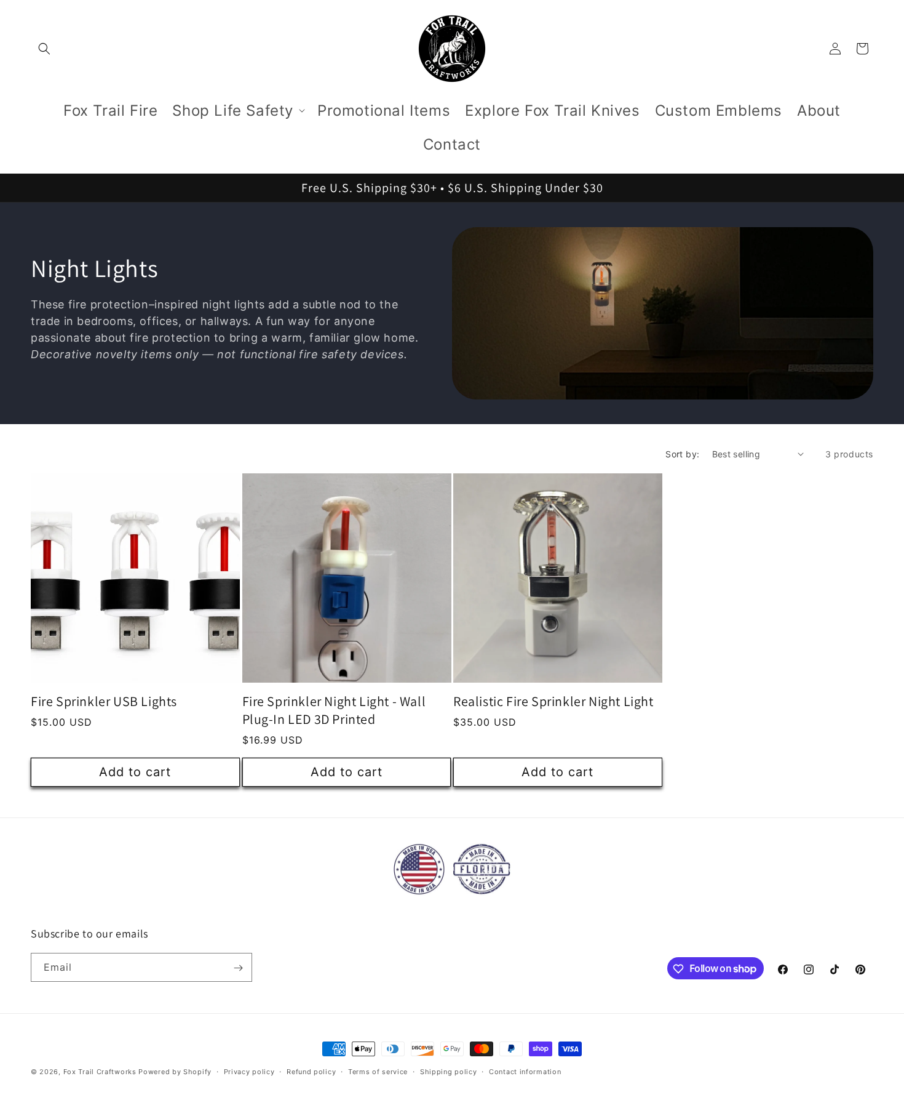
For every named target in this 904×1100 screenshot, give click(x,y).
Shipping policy (448, 1071)
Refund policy (311, 1071)
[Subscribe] (238, 967)
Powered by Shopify (175, 1071)
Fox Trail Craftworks (100, 1071)
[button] (44, 48)
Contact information (525, 1071)
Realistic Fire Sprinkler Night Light (553, 701)
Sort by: (682, 454)
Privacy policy (249, 1071)
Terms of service (378, 1071)
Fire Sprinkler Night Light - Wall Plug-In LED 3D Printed (334, 710)
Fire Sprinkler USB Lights (104, 701)
